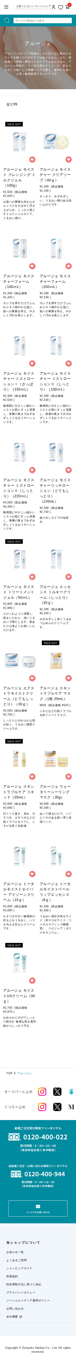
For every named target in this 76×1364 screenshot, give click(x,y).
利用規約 (12, 1276)
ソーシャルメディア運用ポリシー (28, 1300)
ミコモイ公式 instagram (44, 1107)
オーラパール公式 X (59, 1092)
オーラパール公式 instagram (44, 1092)
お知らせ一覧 (15, 1252)
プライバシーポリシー (20, 1292)
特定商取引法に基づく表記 (23, 1284)
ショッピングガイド (19, 1268)
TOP (9, 1073)
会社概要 (12, 1316)
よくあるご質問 (16, 1260)
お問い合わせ (15, 1308)
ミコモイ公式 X (59, 1107)
